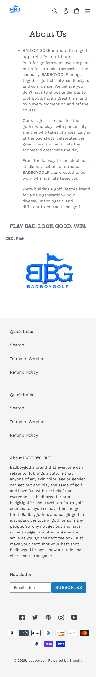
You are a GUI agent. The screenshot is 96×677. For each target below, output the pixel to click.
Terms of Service (27, 358)
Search (17, 344)
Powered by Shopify (65, 660)
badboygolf (37, 660)
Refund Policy (24, 372)
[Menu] (87, 10)
